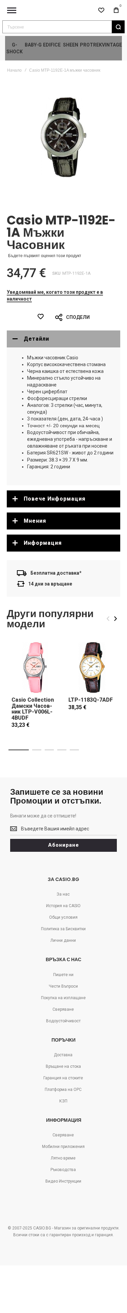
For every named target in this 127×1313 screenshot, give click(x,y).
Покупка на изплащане (63, 997)
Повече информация (54, 499)
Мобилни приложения (63, 1146)
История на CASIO (63, 905)
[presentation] (115, 619)
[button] (18, 750)
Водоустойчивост (63, 1021)
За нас (63, 894)
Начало (14, 70)
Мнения (35, 521)
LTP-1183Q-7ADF (90, 700)
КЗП (63, 1101)
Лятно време (63, 1158)
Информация (43, 543)
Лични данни (63, 940)
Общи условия (63, 917)
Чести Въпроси (63, 986)
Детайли (36, 339)
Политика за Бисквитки (63, 929)
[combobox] (63, 26)
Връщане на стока (63, 1066)
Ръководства (63, 1169)
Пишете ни (63, 974)
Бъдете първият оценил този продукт (44, 255)
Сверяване (63, 1009)
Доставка (63, 1055)
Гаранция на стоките (63, 1078)
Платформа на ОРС (63, 1089)
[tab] (63, 338)
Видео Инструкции (63, 1181)
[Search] (118, 26)
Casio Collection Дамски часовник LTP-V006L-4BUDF (33, 709)
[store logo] (63, 10)
